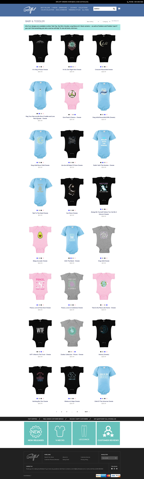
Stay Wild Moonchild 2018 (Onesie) (104, 117)
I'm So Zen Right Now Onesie (72, 69)
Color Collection (47, 10)
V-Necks (54, 7)
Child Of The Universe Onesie (103, 401)
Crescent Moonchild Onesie (104, 69)
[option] (72, 2)
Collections (83, 7)
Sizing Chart (66, 459)
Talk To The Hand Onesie (40, 213)
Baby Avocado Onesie (40, 261)
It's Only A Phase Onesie (40, 69)
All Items (85, 10)
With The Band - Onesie (72, 261)
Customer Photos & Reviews (51, 459)
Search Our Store (49, 457)
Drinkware (63, 7)
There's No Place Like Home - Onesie (104, 308)
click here (74, 28)
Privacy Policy (84, 459)
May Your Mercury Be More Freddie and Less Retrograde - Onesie (40, 117)
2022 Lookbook (61, 10)
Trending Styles (74, 10)
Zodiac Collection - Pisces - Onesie (72, 354)
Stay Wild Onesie (103, 261)
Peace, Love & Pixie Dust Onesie (40, 308)
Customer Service (85, 457)
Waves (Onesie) (104, 354)
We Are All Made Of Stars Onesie (72, 165)
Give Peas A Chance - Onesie (72, 117)
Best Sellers (45, 7)
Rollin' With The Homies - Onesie (103, 165)
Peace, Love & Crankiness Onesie (72, 308)
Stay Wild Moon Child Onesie (40, 165)
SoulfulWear (27, 475)
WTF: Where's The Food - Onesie (40, 354)
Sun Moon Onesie (72, 213)
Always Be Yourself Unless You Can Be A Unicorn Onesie (104, 213)
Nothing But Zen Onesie (40, 401)
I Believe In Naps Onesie (72, 401)
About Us (65, 457)
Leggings (73, 7)
